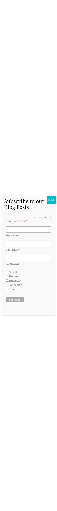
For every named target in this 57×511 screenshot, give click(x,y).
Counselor (15, 284)
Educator (14, 280)
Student (13, 276)
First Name (13, 235)
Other (12, 289)
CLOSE (51, 200)
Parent (12, 272)
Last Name (13, 249)
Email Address (16, 221)
